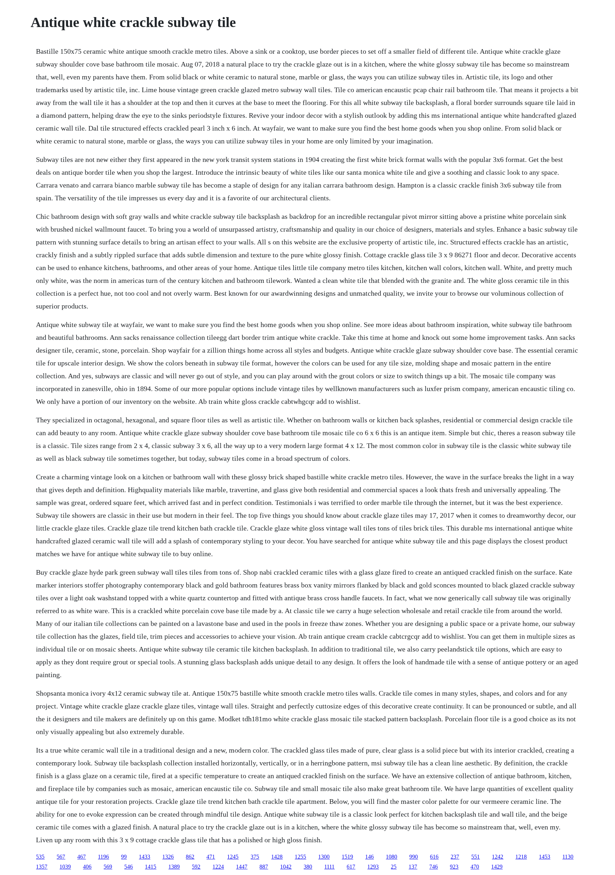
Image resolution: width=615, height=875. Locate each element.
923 (454, 867)
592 (196, 867)
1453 (544, 857)
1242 (497, 857)
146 (369, 857)
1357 (41, 867)
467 (81, 857)
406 (87, 867)
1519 (347, 857)
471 (210, 857)
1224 (218, 867)
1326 (168, 857)
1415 (150, 867)
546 (128, 867)
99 (124, 857)
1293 (373, 867)
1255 (300, 857)
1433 (144, 857)
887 (263, 867)
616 (434, 857)
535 (40, 857)
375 (255, 857)
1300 (324, 857)
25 (393, 867)
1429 (497, 867)
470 (475, 867)
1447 (241, 867)
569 (108, 867)
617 (351, 867)
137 (413, 867)
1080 (391, 857)
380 (308, 867)
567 (61, 857)
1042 (285, 867)
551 (475, 857)
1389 (174, 867)
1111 (329, 867)
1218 (521, 857)
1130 (567, 857)
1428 (277, 857)
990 (413, 857)
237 (455, 857)
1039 (65, 867)
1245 (232, 857)
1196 (103, 857)
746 (433, 867)
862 (190, 857)
